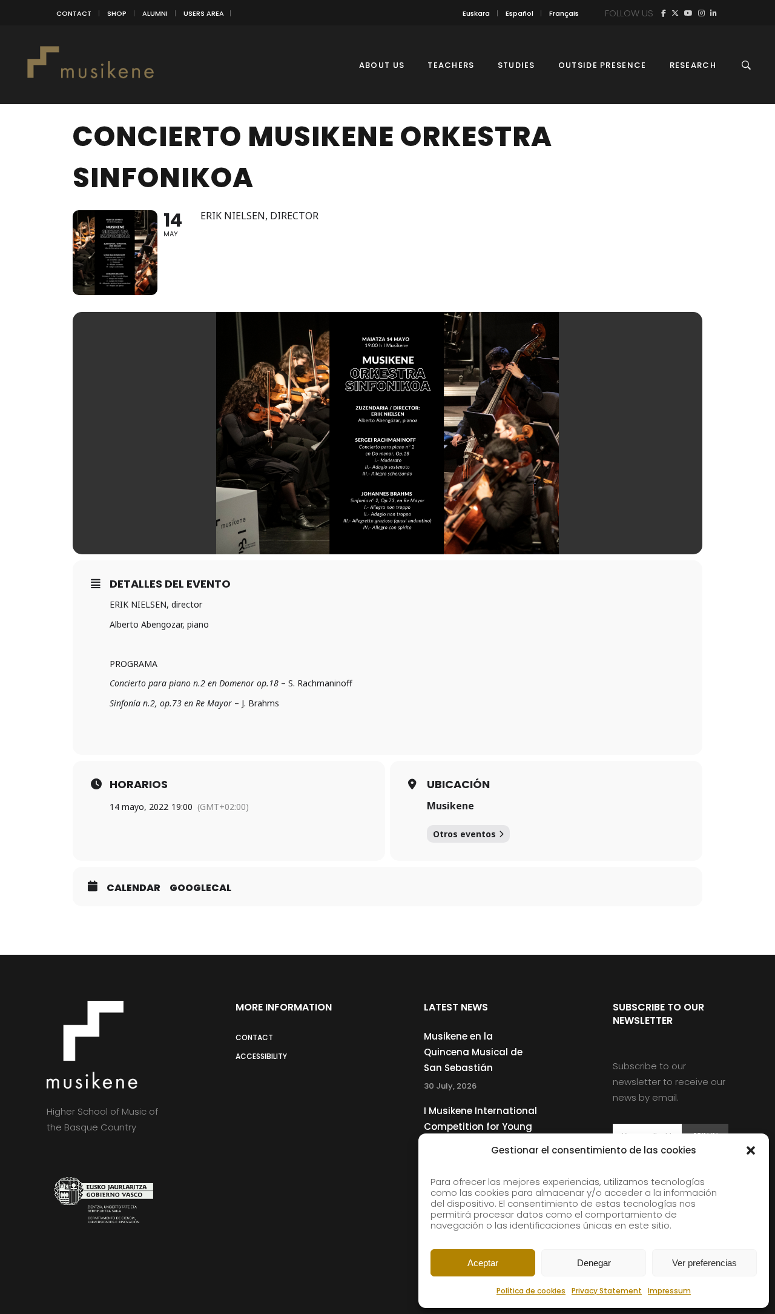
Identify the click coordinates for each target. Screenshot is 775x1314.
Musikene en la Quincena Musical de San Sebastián (473, 1052)
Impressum (669, 1291)
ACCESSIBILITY (261, 1056)
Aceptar (482, 1263)
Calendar (133, 888)
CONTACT (73, 13)
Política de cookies (531, 1291)
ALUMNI (155, 13)
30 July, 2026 (450, 1086)
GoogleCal (200, 888)
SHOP (117, 13)
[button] (751, 1150)
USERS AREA (203, 13)
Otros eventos (464, 834)
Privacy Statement (607, 1291)
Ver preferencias (704, 1263)
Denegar (594, 1263)
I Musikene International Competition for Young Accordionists (480, 1126)
